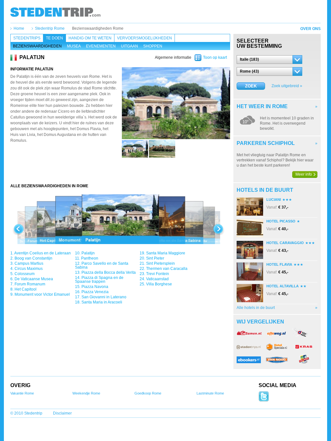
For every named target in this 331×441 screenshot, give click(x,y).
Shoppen (152, 46)
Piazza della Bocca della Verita (108, 272)
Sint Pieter (155, 258)
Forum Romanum (30, 284)
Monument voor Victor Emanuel (42, 294)
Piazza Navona (94, 286)
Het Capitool (26, 289)
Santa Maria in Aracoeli (101, 302)
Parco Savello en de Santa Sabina (101, 265)
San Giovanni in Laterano (103, 297)
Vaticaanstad (157, 279)
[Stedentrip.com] (55, 12)
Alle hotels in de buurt (256, 307)
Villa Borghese (159, 284)
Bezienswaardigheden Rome (97, 28)
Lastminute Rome (210, 393)
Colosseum (25, 274)
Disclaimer (62, 413)
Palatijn (88, 253)
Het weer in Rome (262, 106)
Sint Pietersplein (160, 263)
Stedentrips (26, 38)
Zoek (251, 86)
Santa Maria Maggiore (165, 253)
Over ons (310, 29)
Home (19, 28)
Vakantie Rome (22, 393)
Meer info (303, 174)
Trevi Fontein (157, 274)
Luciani (273, 199)
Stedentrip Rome (50, 28)
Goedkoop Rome (147, 393)
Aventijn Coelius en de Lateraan (42, 253)
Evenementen (101, 46)
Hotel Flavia (279, 264)
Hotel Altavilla (282, 286)
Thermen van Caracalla (166, 268)
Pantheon (89, 258)
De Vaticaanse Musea (34, 279)
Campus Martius (29, 263)
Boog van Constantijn (33, 258)
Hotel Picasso (280, 221)
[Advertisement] (120, 170)
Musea (74, 46)
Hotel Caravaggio (285, 243)
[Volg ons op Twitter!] (264, 400)
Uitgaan (129, 46)
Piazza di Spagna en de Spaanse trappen (99, 279)
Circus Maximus (29, 268)
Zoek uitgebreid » (287, 86)
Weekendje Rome (86, 393)
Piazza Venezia (95, 292)
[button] (269, 59)
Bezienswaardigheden (37, 46)
